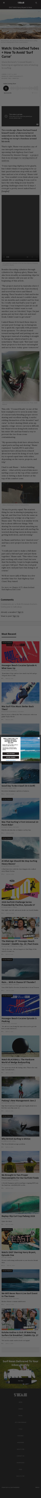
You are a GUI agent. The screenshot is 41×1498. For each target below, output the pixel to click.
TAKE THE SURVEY (11, 753)
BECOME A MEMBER (10, 757)
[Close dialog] (39, 738)
